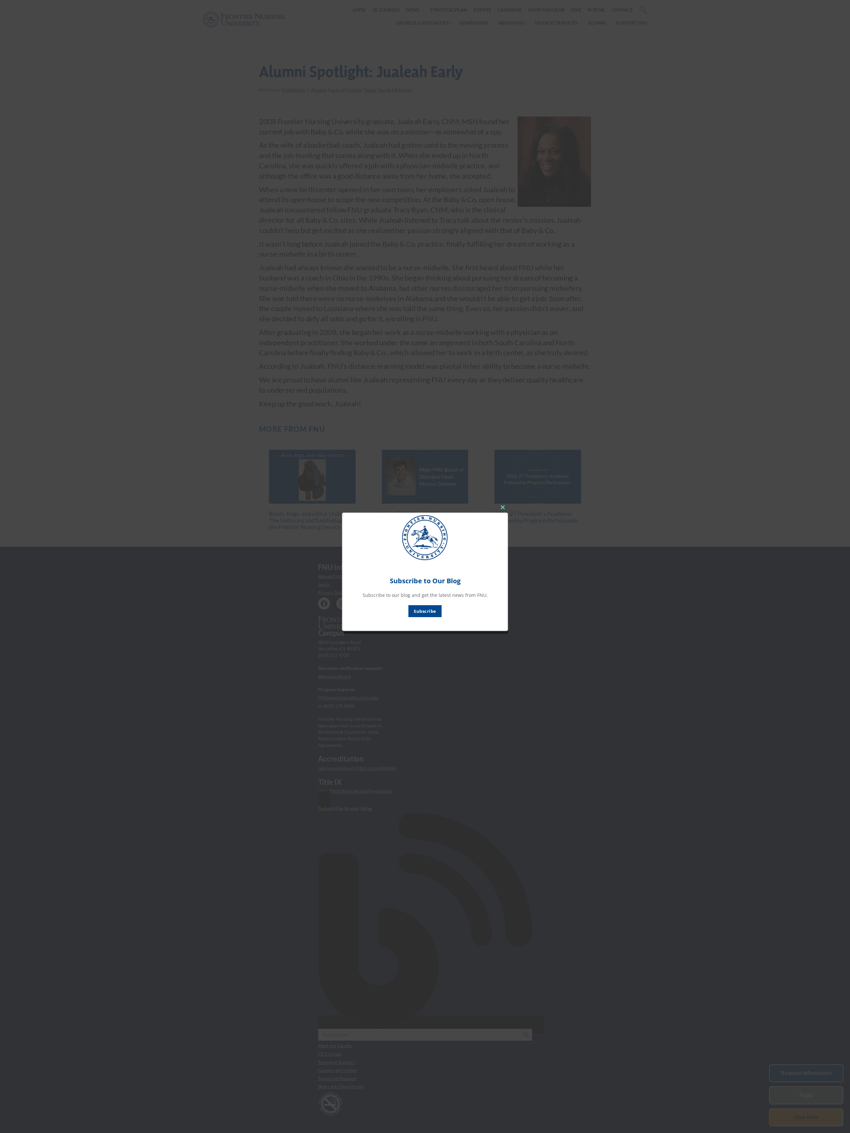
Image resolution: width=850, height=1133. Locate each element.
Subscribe (425, 611)
